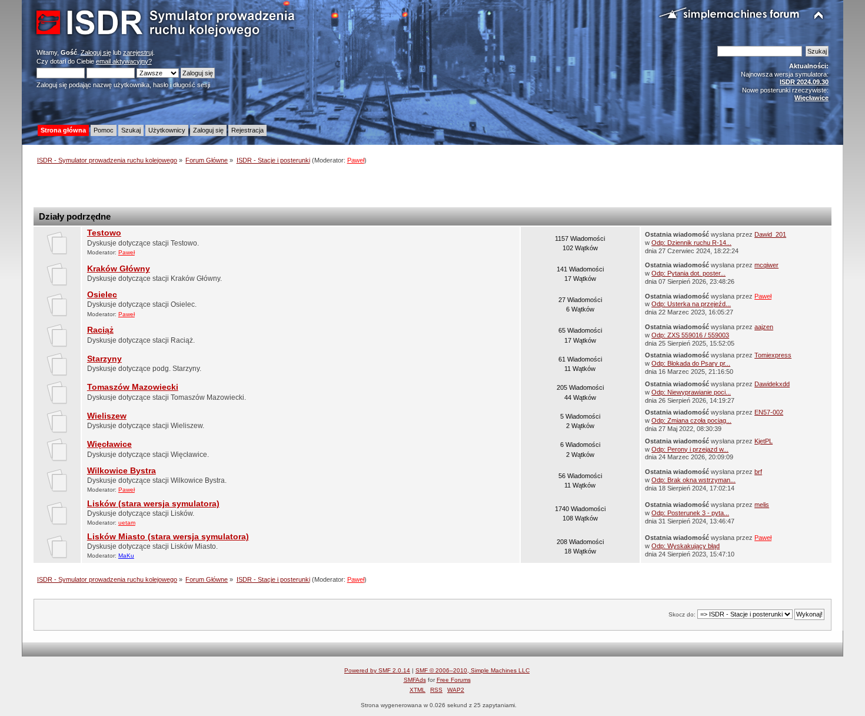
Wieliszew (107, 416)
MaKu (126, 555)
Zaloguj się (96, 52)
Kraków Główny (118, 268)
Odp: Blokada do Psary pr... (690, 363)
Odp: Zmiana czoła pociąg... (691, 420)
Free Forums (454, 680)
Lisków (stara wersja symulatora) (153, 503)
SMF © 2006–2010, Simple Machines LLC (472, 670)
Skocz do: (682, 614)
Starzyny (104, 358)
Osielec (102, 294)
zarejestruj (138, 52)
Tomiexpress (772, 355)
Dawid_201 (770, 234)
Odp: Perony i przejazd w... (689, 449)
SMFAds (415, 680)
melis (761, 504)
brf (758, 471)
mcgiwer (766, 264)
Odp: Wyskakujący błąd (685, 545)
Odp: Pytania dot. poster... (688, 273)
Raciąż (100, 330)
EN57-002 (768, 412)
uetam (126, 522)
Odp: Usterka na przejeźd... (691, 303)
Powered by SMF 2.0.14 (377, 670)
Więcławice (109, 444)
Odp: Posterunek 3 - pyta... (690, 512)
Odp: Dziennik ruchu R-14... (691, 242)
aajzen (763, 326)
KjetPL (763, 441)
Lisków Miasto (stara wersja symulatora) (168, 536)
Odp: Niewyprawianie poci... (691, 392)
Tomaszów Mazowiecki (132, 387)
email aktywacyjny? (124, 61)
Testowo (104, 232)
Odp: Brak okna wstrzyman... (693, 479)
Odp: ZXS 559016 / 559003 (690, 335)
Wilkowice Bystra (121, 470)
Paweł (355, 160)
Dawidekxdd (772, 383)
